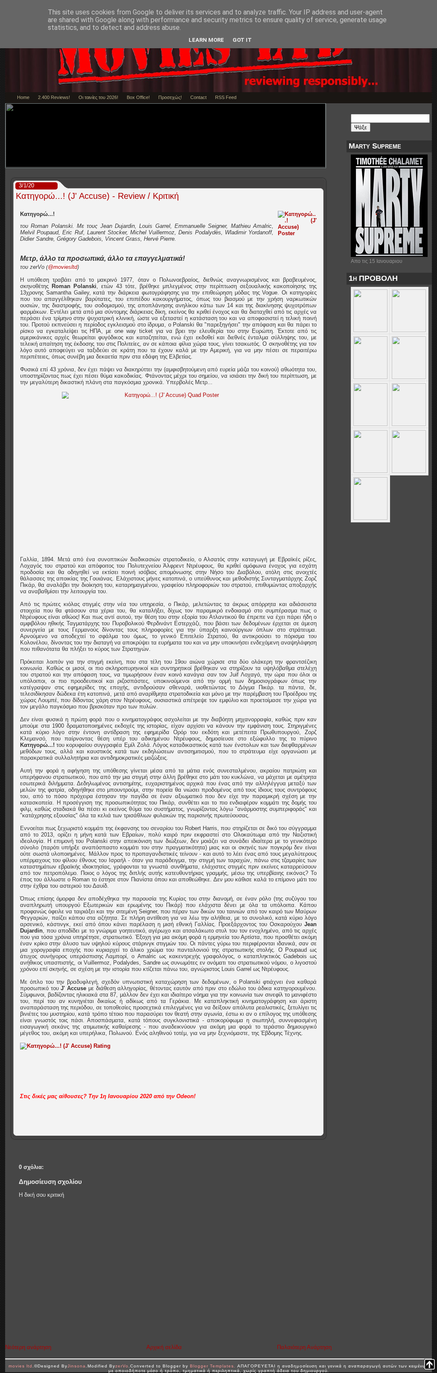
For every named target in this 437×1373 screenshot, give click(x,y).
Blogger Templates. (213, 1366)
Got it (242, 40)
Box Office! (138, 97)
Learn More (206, 40)
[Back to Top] (429, 1365)
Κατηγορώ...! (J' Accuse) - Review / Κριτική (97, 196)
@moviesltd (62, 267)
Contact (198, 97)
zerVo (121, 1366)
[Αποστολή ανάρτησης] (320, 1129)
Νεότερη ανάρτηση (28, 1347)
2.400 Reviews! (54, 97)
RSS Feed (225, 97)
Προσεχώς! (170, 97)
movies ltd (20, 1366)
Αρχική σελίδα (164, 1347)
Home (23, 97)
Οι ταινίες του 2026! (98, 97)
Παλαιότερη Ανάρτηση (304, 1347)
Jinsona (76, 1366)
